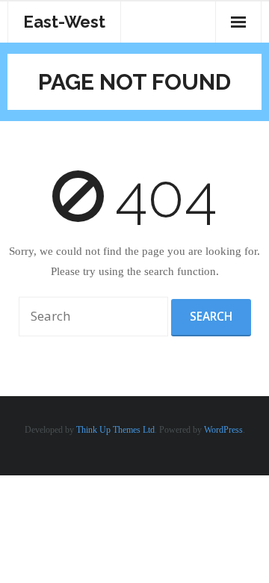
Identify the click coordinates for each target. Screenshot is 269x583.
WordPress (223, 430)
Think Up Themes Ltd (115, 430)
